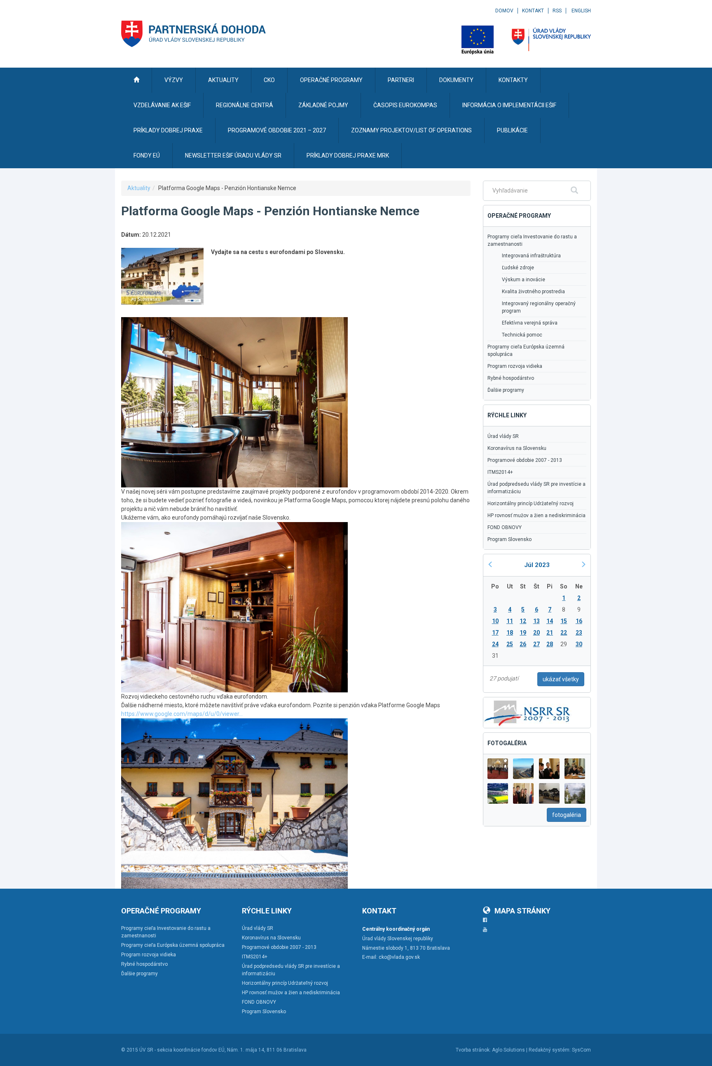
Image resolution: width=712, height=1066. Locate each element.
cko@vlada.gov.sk (399, 957)
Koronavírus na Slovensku (516, 448)
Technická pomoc (522, 335)
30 (579, 644)
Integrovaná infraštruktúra (531, 256)
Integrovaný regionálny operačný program (539, 307)
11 (509, 621)
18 (509, 632)
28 (549, 644)
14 (549, 621)
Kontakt (533, 11)
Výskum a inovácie (523, 279)
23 (579, 632)
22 (563, 632)
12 (523, 621)
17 (495, 632)
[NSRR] (527, 711)
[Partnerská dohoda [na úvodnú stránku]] (193, 34)
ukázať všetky (561, 679)
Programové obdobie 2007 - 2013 (524, 460)
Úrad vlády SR (503, 436)
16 (579, 621)
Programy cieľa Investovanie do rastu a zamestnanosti (532, 240)
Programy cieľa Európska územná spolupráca (525, 350)
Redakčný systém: (550, 1050)
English (581, 11)
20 (536, 632)
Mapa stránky (522, 910)
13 (536, 621)
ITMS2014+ (500, 472)
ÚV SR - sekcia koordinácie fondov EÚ (182, 1050)
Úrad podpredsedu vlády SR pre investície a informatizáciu (536, 487)
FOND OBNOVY (504, 527)
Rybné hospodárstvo (510, 378)
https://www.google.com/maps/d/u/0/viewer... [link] (182, 714)
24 (495, 644)
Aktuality (138, 188)
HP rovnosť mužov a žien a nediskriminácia (536, 515)
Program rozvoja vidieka (514, 366)
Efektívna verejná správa (529, 323)
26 (523, 644)
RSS (557, 11)
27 (536, 644)
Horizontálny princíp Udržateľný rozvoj (530, 503)
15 (563, 621)
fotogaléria (566, 815)
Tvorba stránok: (473, 1050)
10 (495, 621)
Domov (504, 11)
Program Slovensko (509, 539)
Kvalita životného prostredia (533, 291)
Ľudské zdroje (518, 268)
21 (549, 632)
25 (509, 644)
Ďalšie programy (505, 390)
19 (523, 632)
